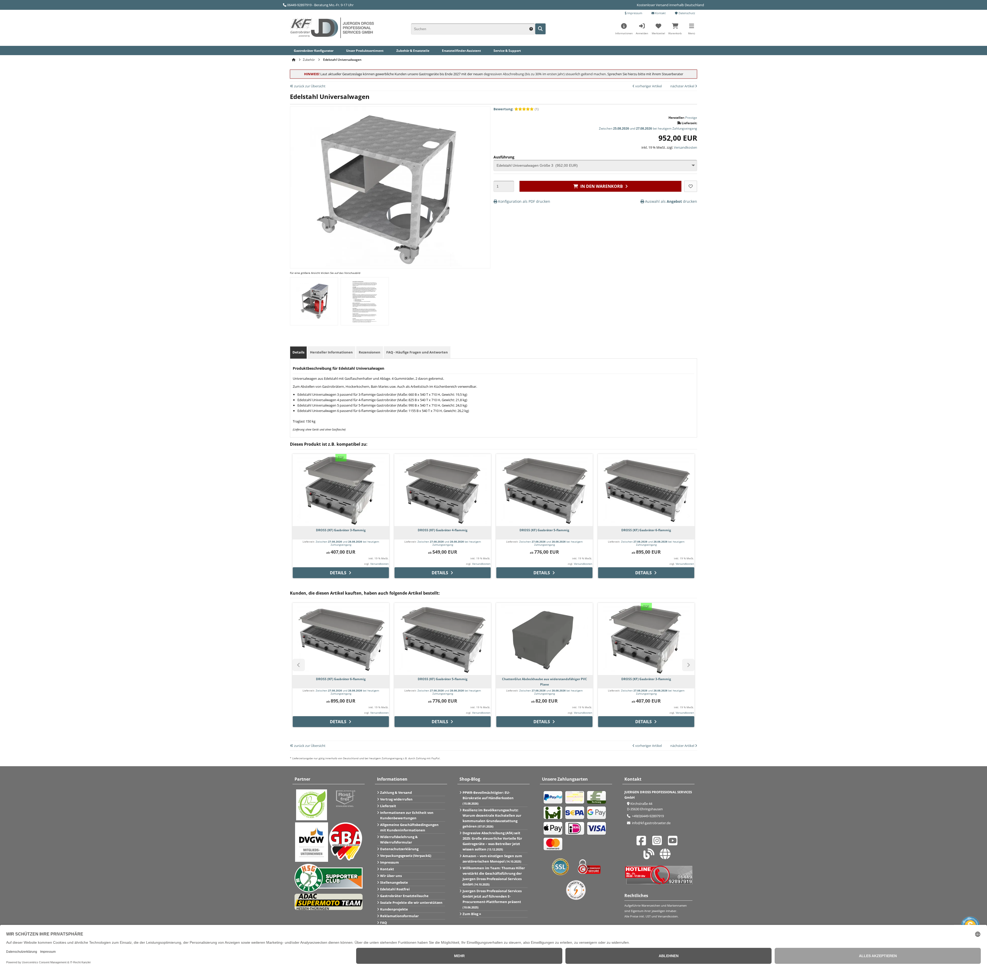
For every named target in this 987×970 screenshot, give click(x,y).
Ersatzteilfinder (461, 50)
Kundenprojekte (394, 909)
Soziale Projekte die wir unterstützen (411, 902)
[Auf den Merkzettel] (690, 186)
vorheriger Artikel (648, 86)
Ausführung (503, 157)
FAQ (383, 922)
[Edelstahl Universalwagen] (390, 265)
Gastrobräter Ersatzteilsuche (404, 895)
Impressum (634, 13)
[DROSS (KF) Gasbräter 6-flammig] (646, 490)
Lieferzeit (388, 806)
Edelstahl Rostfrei (395, 889)
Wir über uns (391, 875)
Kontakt (660, 13)
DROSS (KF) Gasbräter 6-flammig (646, 530)
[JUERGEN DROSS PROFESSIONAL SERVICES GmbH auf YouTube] (674, 843)
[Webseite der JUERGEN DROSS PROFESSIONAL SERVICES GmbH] (666, 856)
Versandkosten (685, 147)
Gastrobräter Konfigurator (313, 50)
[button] (691, 30)
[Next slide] (688, 516)
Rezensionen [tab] (369, 352)
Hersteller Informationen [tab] (331, 352)
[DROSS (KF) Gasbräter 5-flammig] (544, 490)
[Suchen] (540, 28)
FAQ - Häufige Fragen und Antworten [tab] (417, 352)
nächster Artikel (682, 86)
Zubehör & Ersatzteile (412, 50)
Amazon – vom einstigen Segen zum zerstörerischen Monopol (492, 859)
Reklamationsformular (399, 916)
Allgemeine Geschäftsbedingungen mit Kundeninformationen (409, 827)
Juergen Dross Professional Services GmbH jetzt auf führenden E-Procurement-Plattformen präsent (492, 899)
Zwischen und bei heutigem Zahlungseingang (648, 128)
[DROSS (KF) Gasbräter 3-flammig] (340, 490)
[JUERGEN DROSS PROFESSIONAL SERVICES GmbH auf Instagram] (658, 843)
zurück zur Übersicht (309, 86)
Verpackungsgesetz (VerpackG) (405, 855)
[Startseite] (294, 59)
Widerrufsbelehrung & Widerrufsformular (399, 839)
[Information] (531, 28)
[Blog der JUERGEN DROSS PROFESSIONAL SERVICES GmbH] (650, 856)
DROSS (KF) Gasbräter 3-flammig (341, 530)
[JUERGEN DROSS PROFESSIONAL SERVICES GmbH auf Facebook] (642, 843)
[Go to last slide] (298, 665)
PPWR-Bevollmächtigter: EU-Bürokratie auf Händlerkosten (488, 797)
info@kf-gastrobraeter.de (651, 823)
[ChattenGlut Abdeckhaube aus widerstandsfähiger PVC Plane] (544, 639)
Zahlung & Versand (396, 792)
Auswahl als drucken (670, 201)
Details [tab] (298, 352)
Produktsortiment (364, 50)
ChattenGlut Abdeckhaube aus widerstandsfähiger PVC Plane (544, 682)
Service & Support (507, 50)
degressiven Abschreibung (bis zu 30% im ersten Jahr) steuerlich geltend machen (545, 74)
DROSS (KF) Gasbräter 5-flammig (544, 530)
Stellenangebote (394, 882)
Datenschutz (686, 13)
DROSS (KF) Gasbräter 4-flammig (442, 530)
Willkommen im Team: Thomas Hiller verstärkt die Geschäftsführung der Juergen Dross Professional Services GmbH (494, 876)
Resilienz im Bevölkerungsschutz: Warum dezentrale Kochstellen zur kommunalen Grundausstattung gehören (492, 818)
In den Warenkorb (600, 186)
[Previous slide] (298, 516)
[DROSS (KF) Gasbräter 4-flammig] (442, 490)
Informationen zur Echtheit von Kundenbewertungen (406, 815)
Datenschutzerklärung (399, 849)
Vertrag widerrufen (396, 799)
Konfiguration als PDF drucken (523, 201)
